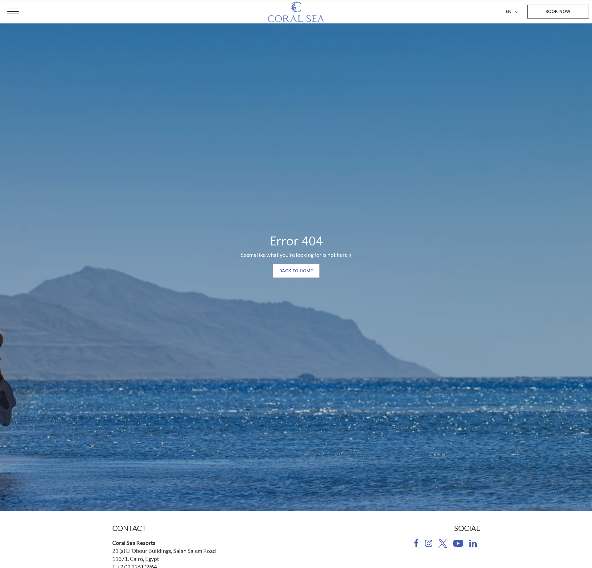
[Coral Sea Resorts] (296, 12)
